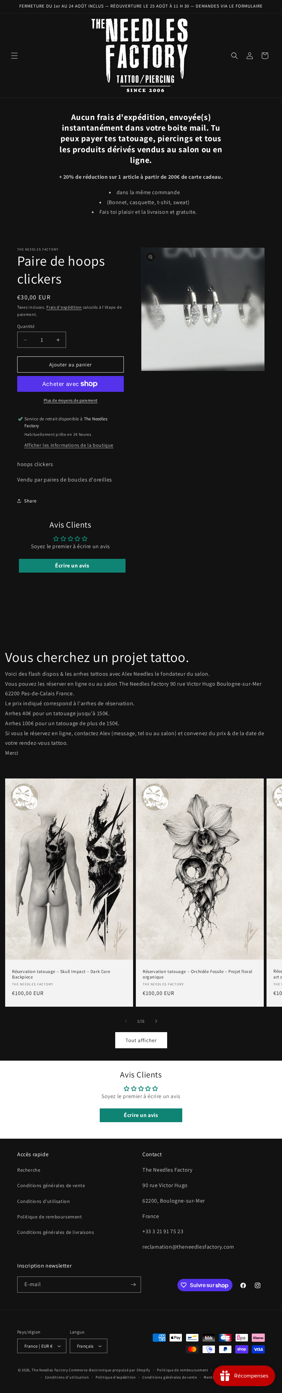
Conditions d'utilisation (43, 1201)
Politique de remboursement (49, 1217)
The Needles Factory (50, 1370)
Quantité (25, 326)
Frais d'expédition (64, 307)
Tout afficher (141, 1040)
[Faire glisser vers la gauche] (125, 1021)
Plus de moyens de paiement (71, 400)
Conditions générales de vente (51, 1185)
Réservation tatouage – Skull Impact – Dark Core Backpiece (61, 974)
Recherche (28, 1170)
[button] (14, 55)
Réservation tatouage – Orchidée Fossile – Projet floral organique (197, 974)
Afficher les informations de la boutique (68, 445)
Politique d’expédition (115, 1377)
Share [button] (30, 501)
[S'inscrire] (133, 1284)
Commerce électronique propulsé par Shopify (109, 1370)
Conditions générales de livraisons (55, 1232)
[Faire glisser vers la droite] (156, 1021)
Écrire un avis (72, 565)
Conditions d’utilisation (67, 1377)
